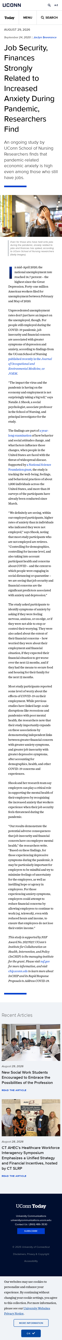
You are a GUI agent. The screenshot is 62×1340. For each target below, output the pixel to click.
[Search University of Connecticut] (49, 5)
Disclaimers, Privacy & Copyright (31, 1254)
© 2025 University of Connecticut (31, 1247)
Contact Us (21, 1224)
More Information (31, 1323)
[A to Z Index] (56, 5)
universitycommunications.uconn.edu (31, 1220)
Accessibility (31, 1261)
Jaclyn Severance (45, 37)
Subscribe (31, 1231)
